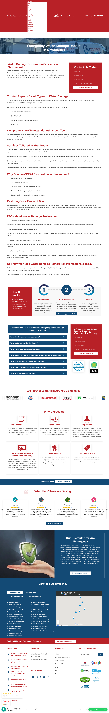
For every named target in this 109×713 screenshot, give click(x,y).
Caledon (30, 13)
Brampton (30, 9)
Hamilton (30, 22)
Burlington (30, 11)
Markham (30, 30)
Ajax (29, 3)
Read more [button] (15, 516)
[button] (106, 509)
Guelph (29, 20)
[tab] (38, 329)
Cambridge (31, 15)
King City (30, 24)
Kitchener (30, 26)
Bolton (29, 7)
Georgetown (31, 19)
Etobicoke (30, 17)
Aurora (29, 5)
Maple (29, 28)
